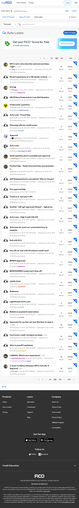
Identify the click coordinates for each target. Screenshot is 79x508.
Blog (28, 417)
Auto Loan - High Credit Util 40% (24, 217)
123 (61, 58)
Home (4, 402)
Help (66, 11)
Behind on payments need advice (24, 312)
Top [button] (5, 387)
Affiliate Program (58, 422)
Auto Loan (14, 145)
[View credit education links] (75, 465)
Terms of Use (56, 407)
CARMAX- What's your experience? (25, 355)
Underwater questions (20, 105)
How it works (7, 407)
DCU (12, 87)
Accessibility (56, 428)
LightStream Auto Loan (20, 301)
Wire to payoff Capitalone (21, 345)
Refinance (14, 291)
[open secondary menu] (76, 2)
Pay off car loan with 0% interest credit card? (29, 250)
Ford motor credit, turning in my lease (26, 335)
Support (30, 412)
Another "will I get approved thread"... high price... (32, 207)
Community (31, 407)
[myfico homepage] (7, 2)
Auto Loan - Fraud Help (20, 115)
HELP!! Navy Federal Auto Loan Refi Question (29, 97)
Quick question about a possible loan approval (30, 156)
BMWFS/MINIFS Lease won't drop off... (26, 271)
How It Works (21, 3)
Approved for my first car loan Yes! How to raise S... (32, 322)
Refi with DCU (16, 240)
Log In (67, 3)
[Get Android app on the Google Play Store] (47, 440)
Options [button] (73, 17)
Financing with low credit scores (23, 125)
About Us (55, 402)
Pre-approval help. (18, 189)
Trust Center (56, 412)
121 (52, 58)
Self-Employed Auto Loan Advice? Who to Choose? (32, 179)
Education (30, 402)
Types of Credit (24, 17)
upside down (15, 281)
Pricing (31, 3)
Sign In (74, 11)
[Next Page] (75, 58)
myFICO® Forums (20, 11)
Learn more (46, 491)
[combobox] (47, 24)
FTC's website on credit (68, 502)
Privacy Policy (57, 417)
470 (70, 58)
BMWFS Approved (17, 261)
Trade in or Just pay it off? (21, 196)
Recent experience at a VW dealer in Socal (29, 77)
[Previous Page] (41, 58)
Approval (14, 135)
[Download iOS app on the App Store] (31, 440)
